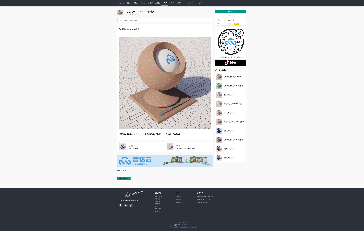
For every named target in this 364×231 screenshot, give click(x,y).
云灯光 (172, 3)
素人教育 (157, 204)
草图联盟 (157, 199)
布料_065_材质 (229, 131)
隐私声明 (178, 202)
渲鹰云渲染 (158, 208)
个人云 (143, 3)
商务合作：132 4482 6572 (204, 202)
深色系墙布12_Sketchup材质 (233, 86)
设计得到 (157, 211)
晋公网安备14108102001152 (184, 224)
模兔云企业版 (158, 196)
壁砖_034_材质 (229, 113)
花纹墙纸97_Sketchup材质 (233, 104)
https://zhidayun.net (139, 134)
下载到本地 (230, 15)
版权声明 (178, 199)
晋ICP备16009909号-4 (183, 222)
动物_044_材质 (229, 149)
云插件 (150, 3)
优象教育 (157, 201)
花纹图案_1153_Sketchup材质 (234, 122)
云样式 (179, 3)
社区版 (128, 3)
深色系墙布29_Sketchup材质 (233, 140)
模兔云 (136, 3)
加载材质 (230, 11)
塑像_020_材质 (229, 158)
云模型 (157, 3)
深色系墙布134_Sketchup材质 (234, 77)
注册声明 (178, 196)
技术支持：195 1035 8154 (204, 199)
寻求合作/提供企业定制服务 (205, 196)
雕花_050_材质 (229, 95)
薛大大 (156, 206)
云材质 (164, 3)
